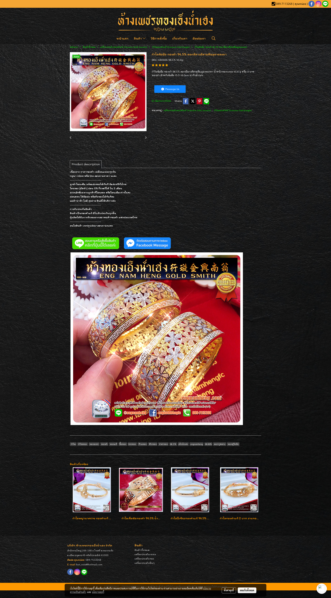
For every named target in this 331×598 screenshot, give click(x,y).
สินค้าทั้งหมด (142, 550)
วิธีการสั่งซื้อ (159, 38)
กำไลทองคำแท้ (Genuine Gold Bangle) (233, 110)
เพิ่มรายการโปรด (162, 100)
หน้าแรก (122, 38)
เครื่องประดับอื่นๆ (144, 563)
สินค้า (138, 38)
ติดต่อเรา (199, 38)
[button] (213, 38)
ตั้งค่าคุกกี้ (229, 590)
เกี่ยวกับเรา (179, 38)
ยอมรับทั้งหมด (247, 590)
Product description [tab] (86, 164)
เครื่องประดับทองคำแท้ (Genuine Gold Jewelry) (188, 110)
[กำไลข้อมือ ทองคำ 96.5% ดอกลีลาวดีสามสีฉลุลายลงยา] (108, 91)
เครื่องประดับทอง (144, 558)
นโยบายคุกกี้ (98, 592)
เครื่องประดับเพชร (145, 554)
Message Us (172, 89)
